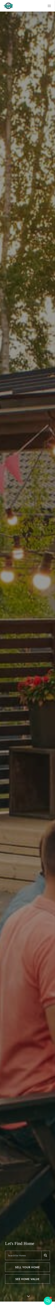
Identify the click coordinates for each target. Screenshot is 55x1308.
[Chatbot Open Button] (48, 1301)
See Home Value (27, 1279)
